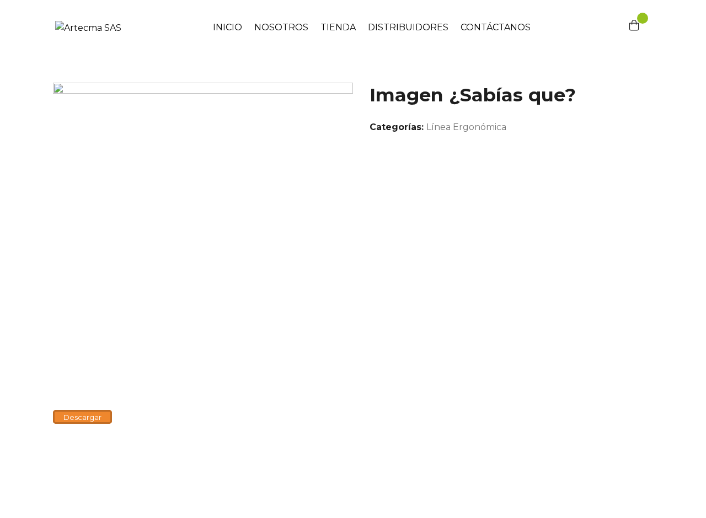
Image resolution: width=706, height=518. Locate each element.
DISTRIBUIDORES (408, 27)
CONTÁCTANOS (496, 27)
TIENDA (338, 27)
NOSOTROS (281, 27)
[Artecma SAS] (88, 27)
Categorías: (397, 127)
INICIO (227, 27)
